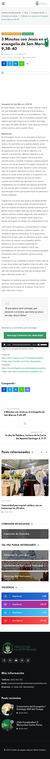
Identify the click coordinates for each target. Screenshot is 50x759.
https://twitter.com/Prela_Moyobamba (24, 361)
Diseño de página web (20, 750)
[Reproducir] (4, 345)
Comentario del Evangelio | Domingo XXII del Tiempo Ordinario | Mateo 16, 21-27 (31, 709)
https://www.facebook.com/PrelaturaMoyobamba (22, 358)
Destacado (6, 501)
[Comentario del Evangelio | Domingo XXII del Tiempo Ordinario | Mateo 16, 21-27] (7, 709)
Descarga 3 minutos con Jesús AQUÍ (25, 335)
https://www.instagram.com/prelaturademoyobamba (23, 368)
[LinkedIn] (15, 63)
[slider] (44, 344)
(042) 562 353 (17, 680)
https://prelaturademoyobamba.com (27, 371)
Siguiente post (36, 432)
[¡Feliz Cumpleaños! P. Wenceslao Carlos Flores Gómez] (7, 725)
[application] (25, 344)
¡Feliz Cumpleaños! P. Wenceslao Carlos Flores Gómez (29, 725)
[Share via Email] (27, 63)
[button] (42, 452)
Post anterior (13, 409)
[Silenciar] (38, 345)
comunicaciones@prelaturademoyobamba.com (27, 683)
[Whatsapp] (21, 63)
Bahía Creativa (40, 750)
